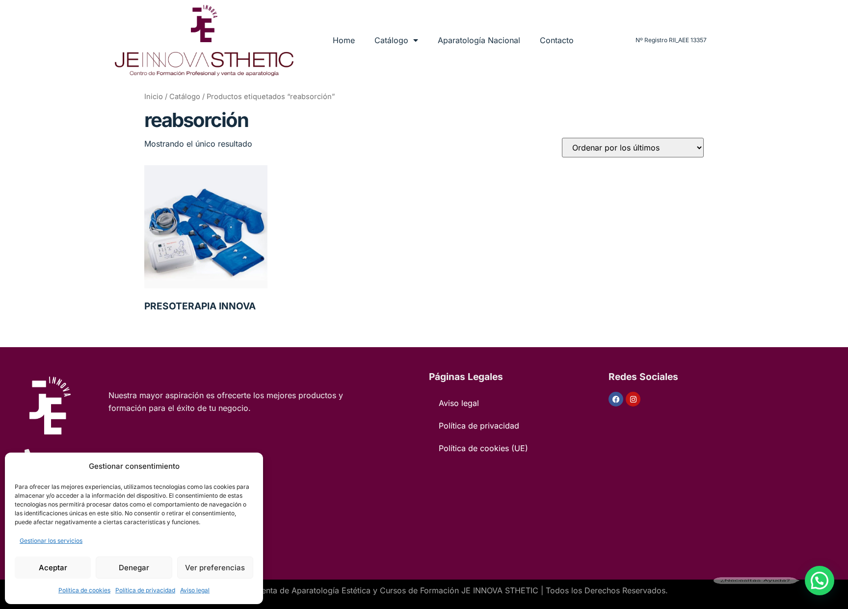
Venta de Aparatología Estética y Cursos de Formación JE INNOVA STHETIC (397, 590)
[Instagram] (633, 399)
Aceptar (53, 567)
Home (344, 40)
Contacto (557, 40)
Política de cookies (84, 590)
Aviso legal (195, 590)
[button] (819, 580)
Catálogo (391, 40)
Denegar (134, 567)
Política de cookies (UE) (483, 448)
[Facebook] (616, 399)
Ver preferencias (215, 567)
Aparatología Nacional (479, 40)
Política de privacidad (145, 590)
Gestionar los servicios (51, 540)
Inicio (153, 96)
